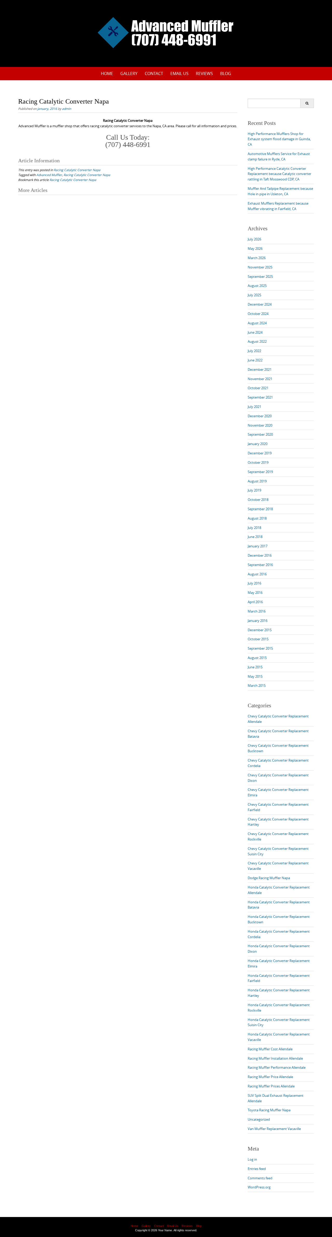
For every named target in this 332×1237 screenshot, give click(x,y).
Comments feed (260, 1178)
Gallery (128, 73)
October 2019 (258, 462)
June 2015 (255, 667)
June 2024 (255, 332)
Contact (154, 73)
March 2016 (257, 611)
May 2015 (255, 676)
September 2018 (260, 509)
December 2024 (260, 304)
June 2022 (255, 360)
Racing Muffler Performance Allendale (277, 1067)
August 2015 (257, 657)
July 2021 (254, 406)
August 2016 (257, 574)
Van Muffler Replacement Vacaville (274, 1128)
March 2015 (257, 685)
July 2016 (254, 583)
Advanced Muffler (49, 175)
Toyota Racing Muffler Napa (269, 1110)
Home (107, 73)
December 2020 (260, 416)
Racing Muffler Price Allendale (270, 1076)
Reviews (204, 73)
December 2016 (260, 555)
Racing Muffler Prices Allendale (271, 1086)
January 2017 (257, 546)
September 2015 (260, 648)
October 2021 (258, 388)
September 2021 (260, 397)
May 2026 (255, 248)
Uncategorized (259, 1119)
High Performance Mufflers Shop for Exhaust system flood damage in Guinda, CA (279, 139)
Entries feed (257, 1168)
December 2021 (260, 369)
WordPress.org (259, 1187)
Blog (225, 73)
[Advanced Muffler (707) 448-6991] (166, 32)
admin (66, 108)
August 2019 (257, 481)
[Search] (307, 103)
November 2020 (260, 425)
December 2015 (260, 630)
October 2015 (258, 639)
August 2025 (257, 285)
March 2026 (257, 258)
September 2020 (260, 434)
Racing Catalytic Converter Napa (77, 170)
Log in (252, 1159)
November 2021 (260, 379)
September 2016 (260, 564)
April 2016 (255, 602)
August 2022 (257, 341)
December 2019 (260, 453)
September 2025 (260, 276)
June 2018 (255, 536)
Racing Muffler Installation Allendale (275, 1058)
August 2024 (257, 323)
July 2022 (254, 350)
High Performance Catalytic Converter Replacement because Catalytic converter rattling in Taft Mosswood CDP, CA (279, 174)
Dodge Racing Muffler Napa (269, 878)
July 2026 (254, 239)
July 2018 (254, 527)
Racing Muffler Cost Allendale (270, 1049)
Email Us (179, 73)
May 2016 (255, 592)
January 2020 (257, 443)
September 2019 (260, 471)
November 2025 (260, 267)
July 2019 (254, 490)
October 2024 (258, 313)
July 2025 (254, 295)
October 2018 (258, 499)
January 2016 (257, 620)
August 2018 (257, 518)
